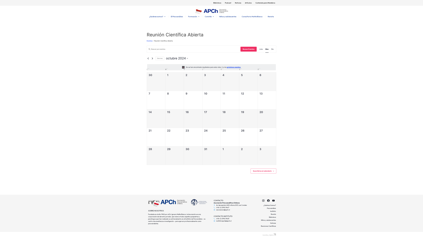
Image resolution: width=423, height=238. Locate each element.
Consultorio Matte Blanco (252, 16)
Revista (271, 16)
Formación (192, 16)
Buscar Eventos (248, 49)
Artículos (248, 3)
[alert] (211, 67)
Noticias (238, 3)
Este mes (160, 58)
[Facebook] (268, 200)
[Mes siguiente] (152, 58)
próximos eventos (234, 67)
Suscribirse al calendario (262, 171)
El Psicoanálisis (177, 16)
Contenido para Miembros (265, 3)
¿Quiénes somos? (156, 16)
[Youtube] (273, 200)
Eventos (149, 41)
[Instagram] (263, 200)
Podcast (228, 3)
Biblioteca (217, 3)
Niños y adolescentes (227, 16)
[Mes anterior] (148, 58)
